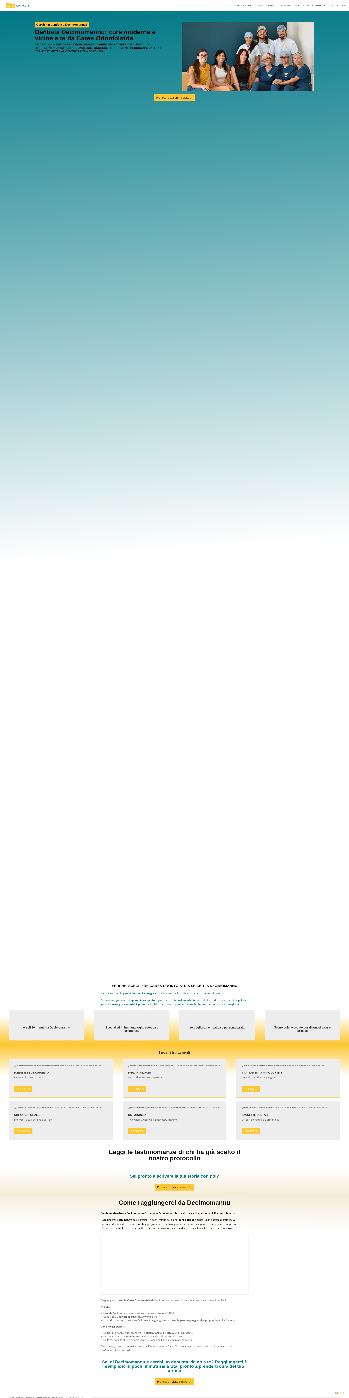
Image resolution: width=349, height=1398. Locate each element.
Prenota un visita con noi (172, 1187)
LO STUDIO (260, 5)
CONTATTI (334, 5)
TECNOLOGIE (286, 5)
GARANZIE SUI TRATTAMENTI (314, 5)
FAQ (343, 5)
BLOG (297, 5)
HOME (237, 5)
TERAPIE (271, 5)
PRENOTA (23, 1088)
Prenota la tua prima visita (172, 97)
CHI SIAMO (247, 5)
